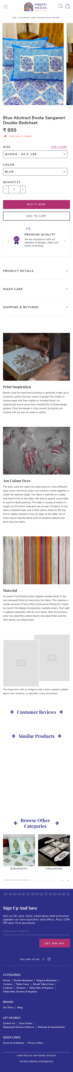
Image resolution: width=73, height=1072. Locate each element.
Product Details (18, 271)
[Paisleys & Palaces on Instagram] (48, 959)
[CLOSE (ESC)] (36, 64)
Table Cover (22, 984)
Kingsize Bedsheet (46, 980)
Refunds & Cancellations (51, 1027)
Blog (20, 1007)
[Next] (65, 241)
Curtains (7, 984)
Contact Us (9, 1023)
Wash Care (13, 289)
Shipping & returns (21, 307)
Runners (21, 988)
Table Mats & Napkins (41, 988)
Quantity (12, 182)
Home (14, 18)
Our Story (8, 1007)
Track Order (25, 1023)
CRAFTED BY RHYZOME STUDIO (36, 1055)
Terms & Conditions (13, 1043)
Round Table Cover (43, 984)
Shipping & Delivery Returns (18, 1027)
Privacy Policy (35, 1043)
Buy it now (36, 204)
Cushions (8, 988)
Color (9, 165)
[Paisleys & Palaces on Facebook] (43, 959)
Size (7, 147)
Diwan (6, 980)
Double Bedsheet (23, 980)
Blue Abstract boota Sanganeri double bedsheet (39, 18)
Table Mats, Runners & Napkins (20, 992)
